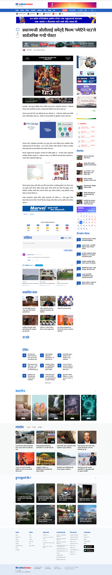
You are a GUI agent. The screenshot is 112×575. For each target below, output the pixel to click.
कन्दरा (56, 14)
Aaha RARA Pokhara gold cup (48, 543)
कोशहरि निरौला (48, 14)
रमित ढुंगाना (32, 214)
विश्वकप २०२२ (73, 552)
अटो (30, 543)
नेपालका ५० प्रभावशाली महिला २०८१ (61, 539)
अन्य (54, 10)
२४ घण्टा (28, 427)
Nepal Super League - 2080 (48, 547)
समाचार (22, 10)
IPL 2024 (45, 540)
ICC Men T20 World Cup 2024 (48, 538)
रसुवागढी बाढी (32, 14)
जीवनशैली (33, 10)
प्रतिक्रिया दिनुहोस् (68, 250)
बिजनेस (27, 10)
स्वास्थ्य (81, 10)
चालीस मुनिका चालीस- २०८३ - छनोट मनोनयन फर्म (62, 546)
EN (85, 10)
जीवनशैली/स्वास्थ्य (19, 545)
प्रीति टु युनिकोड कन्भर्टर (61, 557)
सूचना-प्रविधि (31, 545)
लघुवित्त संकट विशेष (74, 537)
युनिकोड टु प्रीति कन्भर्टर (61, 559)
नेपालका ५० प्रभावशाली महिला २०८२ (61, 536)
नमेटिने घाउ (25, 214)
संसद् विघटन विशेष (73, 539)
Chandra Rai (30, 255)
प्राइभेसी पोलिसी (87, 541)
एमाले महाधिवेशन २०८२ (74, 550)
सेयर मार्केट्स (72, 10)
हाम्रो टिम (85, 535)
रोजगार (30, 539)
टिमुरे (62, 14)
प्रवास (17, 548)
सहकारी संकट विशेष (74, 535)
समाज (17, 535)
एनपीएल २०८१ (46, 535)
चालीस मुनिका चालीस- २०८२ (62, 549)
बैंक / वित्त (31, 541)
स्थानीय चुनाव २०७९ (74, 543)
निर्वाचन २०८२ (73, 548)
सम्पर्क (85, 543)
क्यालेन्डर (81, 208)
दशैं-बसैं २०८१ (73, 554)
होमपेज (17, 10)
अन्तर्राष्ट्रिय (17, 550)
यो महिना (40, 427)
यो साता (34, 427)
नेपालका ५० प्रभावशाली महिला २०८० (61, 542)
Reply (29, 260)
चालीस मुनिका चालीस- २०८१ (62, 551)
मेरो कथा (58, 553)
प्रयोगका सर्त (86, 537)
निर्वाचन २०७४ (73, 541)
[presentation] (69, 265)
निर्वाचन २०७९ (73, 545)
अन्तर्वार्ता (17, 541)
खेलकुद (49, 10)
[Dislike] (36, 260)
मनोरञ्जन (39, 10)
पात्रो (65, 10)
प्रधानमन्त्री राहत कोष (22, 14)
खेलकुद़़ (17, 543)
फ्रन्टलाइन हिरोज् (60, 555)
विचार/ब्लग (18, 537)
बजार (30, 535)
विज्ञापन (85, 539)
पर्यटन (30, 537)
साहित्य (17, 539)
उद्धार (40, 14)
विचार (45, 10)
